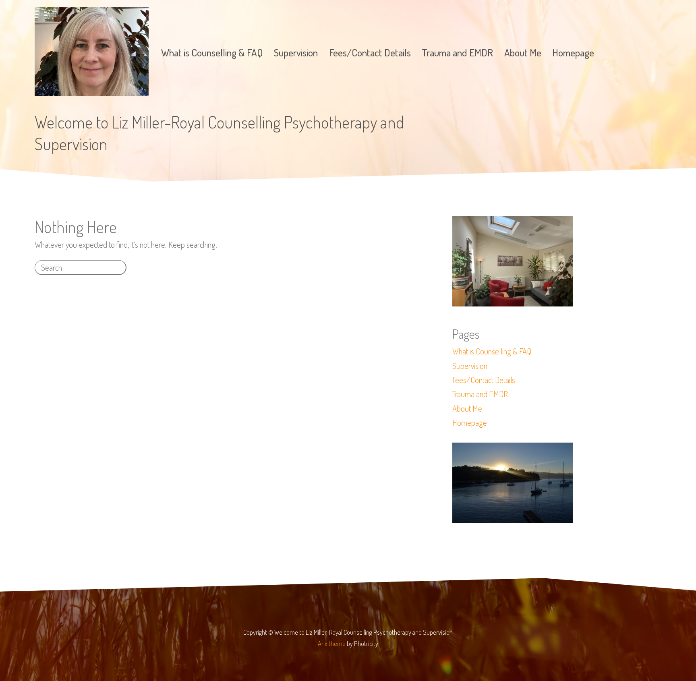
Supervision (296, 52)
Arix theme (332, 643)
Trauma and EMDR (457, 52)
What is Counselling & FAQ (212, 52)
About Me (522, 52)
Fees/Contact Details (370, 52)
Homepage (573, 52)
